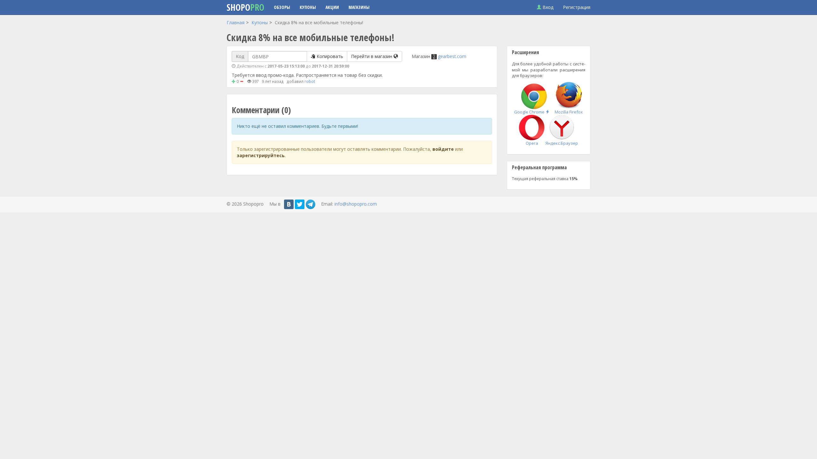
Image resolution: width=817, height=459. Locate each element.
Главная (235, 22)
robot (309, 81)
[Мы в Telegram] (310, 204)
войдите (443, 149)
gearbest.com (452, 56)
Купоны (308, 7)
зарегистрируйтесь (261, 155)
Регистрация (576, 7)
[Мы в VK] (289, 204)
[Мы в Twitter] (299, 204)
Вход (547, 7)
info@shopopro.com (355, 204)
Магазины (359, 7)
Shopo (245, 7)
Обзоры (282, 7)
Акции (332, 7)
